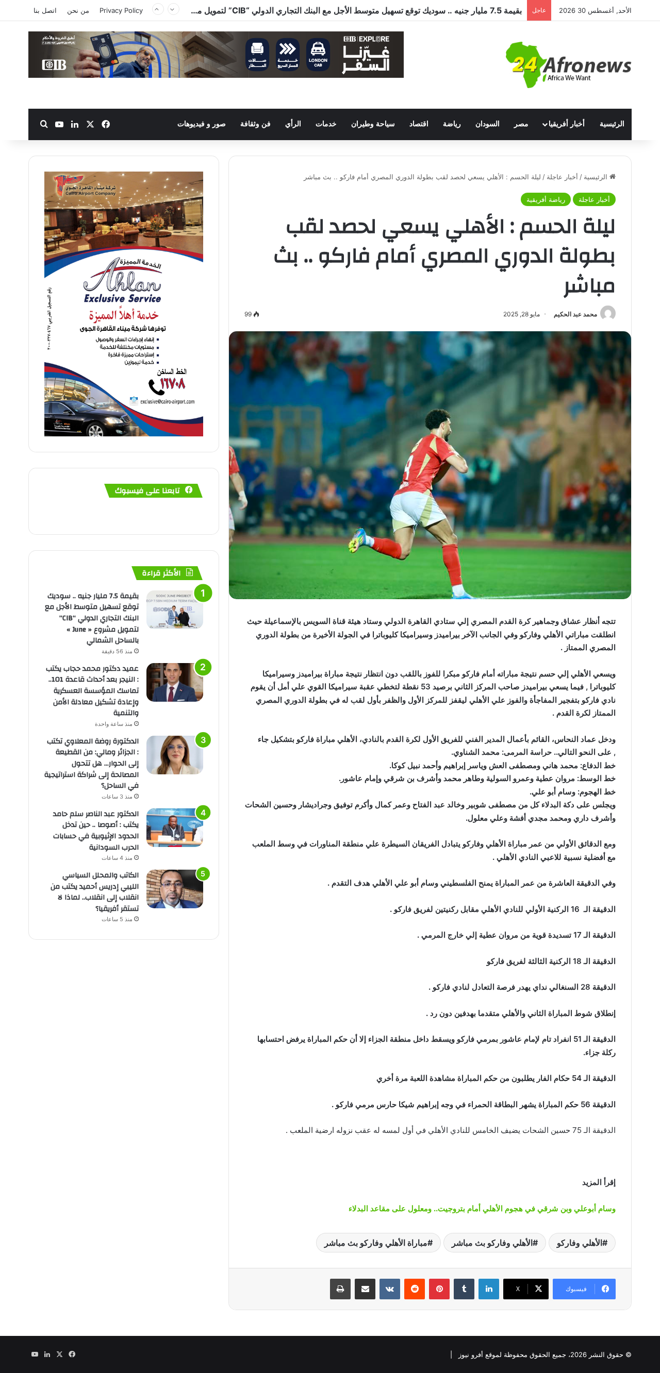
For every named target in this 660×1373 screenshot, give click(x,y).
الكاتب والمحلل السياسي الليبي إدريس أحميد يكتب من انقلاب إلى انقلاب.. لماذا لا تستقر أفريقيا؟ (95, 892)
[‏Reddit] (414, 1289)
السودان (487, 124)
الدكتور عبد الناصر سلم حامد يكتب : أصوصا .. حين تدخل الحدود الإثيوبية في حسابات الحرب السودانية (96, 830)
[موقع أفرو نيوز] (569, 65)
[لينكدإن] (488, 1289)
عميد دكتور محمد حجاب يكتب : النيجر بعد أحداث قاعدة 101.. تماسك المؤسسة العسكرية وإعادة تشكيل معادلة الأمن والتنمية (92, 691)
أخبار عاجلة (562, 177)
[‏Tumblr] (464, 1289)
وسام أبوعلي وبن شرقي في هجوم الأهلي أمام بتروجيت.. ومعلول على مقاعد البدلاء (482, 1208)
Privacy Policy (121, 10)
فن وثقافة (255, 124)
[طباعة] (340, 1289)
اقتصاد (418, 124)
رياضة (452, 124)
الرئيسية (612, 124)
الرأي (293, 124)
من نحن (78, 10)
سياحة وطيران (373, 124)
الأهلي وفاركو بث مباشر (492, 1243)
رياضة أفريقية (545, 199)
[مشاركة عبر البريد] (365, 1289)
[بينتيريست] (439, 1289)
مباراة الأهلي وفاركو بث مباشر (375, 1243)
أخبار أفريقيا (567, 124)
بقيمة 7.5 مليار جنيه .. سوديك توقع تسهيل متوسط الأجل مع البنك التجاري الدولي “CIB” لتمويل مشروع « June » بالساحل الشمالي (300, 10)
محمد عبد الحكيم (575, 314)
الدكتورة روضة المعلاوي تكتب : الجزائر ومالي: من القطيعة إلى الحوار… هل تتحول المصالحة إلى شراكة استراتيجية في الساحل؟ (91, 763)
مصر (521, 124)
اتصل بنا (45, 10)
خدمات (326, 124)
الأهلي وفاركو (579, 1243)
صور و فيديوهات (201, 124)
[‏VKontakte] (390, 1289)
